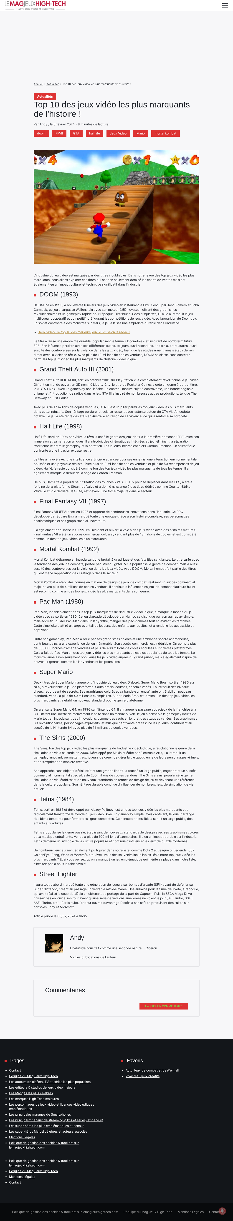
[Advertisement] (116, 32)
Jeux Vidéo (118, 133)
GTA (76, 133)
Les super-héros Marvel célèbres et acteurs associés (48, 1131)
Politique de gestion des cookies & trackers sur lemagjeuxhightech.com (65, 1212)
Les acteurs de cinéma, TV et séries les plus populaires (50, 1082)
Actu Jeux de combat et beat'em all (152, 1070)
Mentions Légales (22, 1137)
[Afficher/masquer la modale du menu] (225, 5)
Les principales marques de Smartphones (40, 1114)
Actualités (45, 96)
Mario (141, 133)
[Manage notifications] (222, 1211)
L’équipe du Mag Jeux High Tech (33, 1076)
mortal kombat (165, 133)
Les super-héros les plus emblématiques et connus (46, 1126)
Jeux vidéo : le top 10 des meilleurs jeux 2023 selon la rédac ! (84, 332)
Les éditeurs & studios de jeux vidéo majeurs (42, 1087)
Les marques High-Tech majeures (34, 1099)
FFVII (59, 133)
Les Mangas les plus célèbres (31, 1093)
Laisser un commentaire (163, 1006)
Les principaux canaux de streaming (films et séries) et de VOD (56, 1120)
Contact (15, 1070)
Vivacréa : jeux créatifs (143, 1076)
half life (94, 133)
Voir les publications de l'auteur (93, 957)
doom (41, 133)
